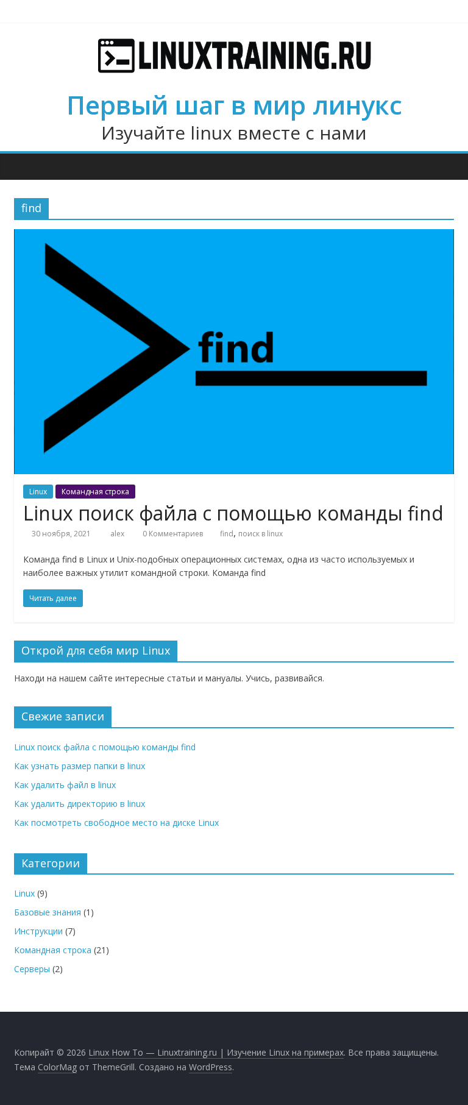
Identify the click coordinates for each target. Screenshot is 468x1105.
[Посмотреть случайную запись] (442, 166)
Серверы (32, 969)
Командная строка (95, 491)
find (226, 533)
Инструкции (38, 931)
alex (118, 533)
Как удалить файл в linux (65, 785)
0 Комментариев (172, 533)
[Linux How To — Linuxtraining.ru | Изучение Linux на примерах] (26, 166)
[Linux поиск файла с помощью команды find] (234, 236)
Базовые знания (47, 912)
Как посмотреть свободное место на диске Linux (116, 822)
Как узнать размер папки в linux (79, 766)
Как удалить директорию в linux (79, 803)
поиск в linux (260, 533)
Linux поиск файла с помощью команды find (233, 513)
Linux (38, 491)
